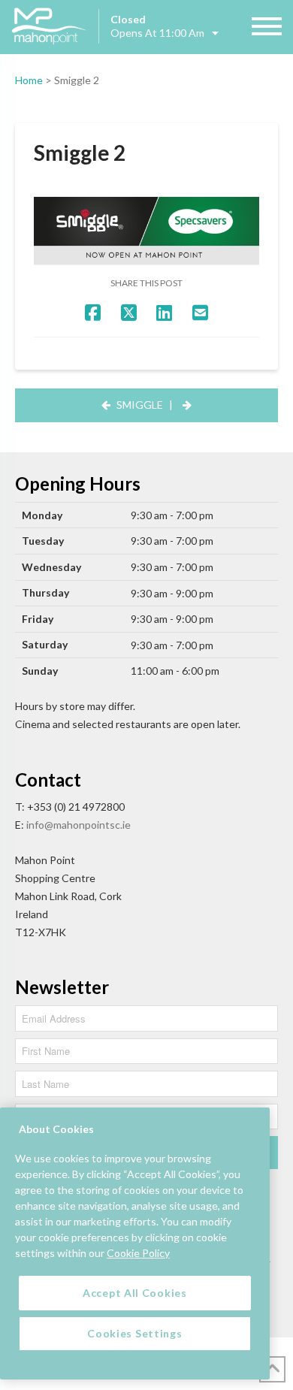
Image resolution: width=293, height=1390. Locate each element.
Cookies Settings (134, 1333)
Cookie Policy (138, 1252)
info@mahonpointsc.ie (78, 824)
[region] (135, 1243)
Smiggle (139, 404)
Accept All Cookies (135, 1292)
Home (29, 80)
